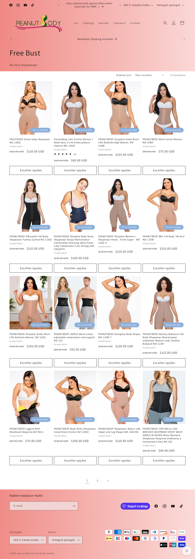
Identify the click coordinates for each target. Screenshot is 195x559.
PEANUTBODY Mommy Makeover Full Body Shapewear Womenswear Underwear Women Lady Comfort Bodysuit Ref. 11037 (163, 339)
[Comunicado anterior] (58, 5)
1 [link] (87, 480)
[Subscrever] (74, 505)
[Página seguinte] (108, 481)
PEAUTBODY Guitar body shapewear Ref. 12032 (30, 141)
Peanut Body (23, 553)
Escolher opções (31, 170)
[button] (165, 23)
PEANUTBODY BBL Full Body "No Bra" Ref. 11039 (164, 238)
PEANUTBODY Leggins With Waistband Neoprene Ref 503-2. (27, 430)
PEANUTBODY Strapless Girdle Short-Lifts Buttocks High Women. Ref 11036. (118, 142)
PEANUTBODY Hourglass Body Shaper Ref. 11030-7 (119, 336)
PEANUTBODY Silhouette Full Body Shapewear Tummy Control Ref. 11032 (31, 238)
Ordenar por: (124, 75)
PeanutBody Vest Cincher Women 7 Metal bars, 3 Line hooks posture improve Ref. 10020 (73, 142)
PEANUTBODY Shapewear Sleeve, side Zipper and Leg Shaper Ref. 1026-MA (119, 430)
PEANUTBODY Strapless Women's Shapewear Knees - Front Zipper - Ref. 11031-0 (119, 239)
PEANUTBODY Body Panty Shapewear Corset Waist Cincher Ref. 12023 (75, 430)
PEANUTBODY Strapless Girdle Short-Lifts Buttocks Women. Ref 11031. (30, 336)
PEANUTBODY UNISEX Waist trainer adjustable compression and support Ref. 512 (74, 337)
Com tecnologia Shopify (42, 553)
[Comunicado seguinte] (120, 5)
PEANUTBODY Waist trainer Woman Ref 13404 (162, 141)
